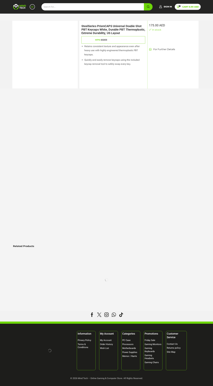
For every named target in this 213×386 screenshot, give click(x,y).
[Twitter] (99, 315)
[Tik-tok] (121, 315)
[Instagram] (106, 315)
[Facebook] (92, 315)
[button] (165, 6)
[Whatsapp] (114, 315)
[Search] (148, 6)
